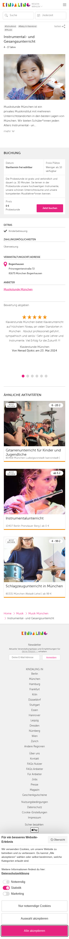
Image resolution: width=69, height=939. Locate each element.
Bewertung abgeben (16, 305)
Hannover (34, 715)
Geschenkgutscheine (34, 795)
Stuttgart (34, 705)
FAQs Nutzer (34, 764)
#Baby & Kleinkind (27, 26)
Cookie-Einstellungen (34, 812)
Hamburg (34, 684)
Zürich (34, 741)
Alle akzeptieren (34, 930)
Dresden (34, 725)
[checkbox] (13, 882)
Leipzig (35, 720)
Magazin (34, 789)
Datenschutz (34, 807)
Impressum (34, 817)
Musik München (38, 613)
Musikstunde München (18, 289)
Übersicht (59, 839)
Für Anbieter (34, 774)
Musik (20, 613)
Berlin (34, 673)
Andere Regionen (34, 746)
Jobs (34, 779)
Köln (34, 694)
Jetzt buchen (50, 208)
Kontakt (34, 758)
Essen (34, 710)
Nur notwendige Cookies (34, 905)
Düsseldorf (34, 699)
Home (7, 613)
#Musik (8, 30)
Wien (35, 736)
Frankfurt (34, 689)
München (34, 679)
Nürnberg (34, 731)
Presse (34, 784)
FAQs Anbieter (34, 769)
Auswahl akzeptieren (34, 918)
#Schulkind (10, 26)
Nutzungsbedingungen (34, 802)
